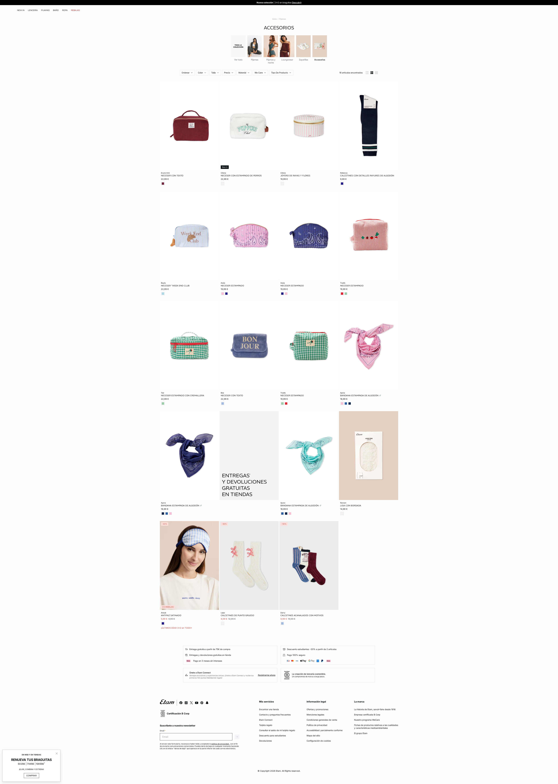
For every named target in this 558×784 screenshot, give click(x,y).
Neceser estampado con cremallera (182, 395)
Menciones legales (315, 714)
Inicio (274, 19)
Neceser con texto (172, 175)
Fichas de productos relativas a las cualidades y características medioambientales (376, 726)
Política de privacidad (317, 725)
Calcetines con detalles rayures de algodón (367, 175)
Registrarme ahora (266, 675)
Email (163, 731)
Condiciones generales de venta (322, 720)
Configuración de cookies (319, 741)
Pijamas (282, 19)
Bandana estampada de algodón (359, 395)
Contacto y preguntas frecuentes (275, 714)
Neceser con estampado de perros (241, 175)
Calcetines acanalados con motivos (301, 615)
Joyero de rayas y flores (295, 175)
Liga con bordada (350, 505)
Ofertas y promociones (317, 709)
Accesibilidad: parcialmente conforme (325, 730)
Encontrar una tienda (269, 709)
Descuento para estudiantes (272, 735)
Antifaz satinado (171, 615)
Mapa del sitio (313, 735)
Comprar (31, 775)
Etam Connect (265, 720)
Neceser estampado (232, 285)
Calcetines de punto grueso (237, 615)
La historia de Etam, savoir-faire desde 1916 (375, 709)
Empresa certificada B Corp (367, 714)
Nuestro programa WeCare (367, 720)
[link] (20, 10)
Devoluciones (265, 741)
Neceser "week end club (175, 285)
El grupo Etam (360, 733)
